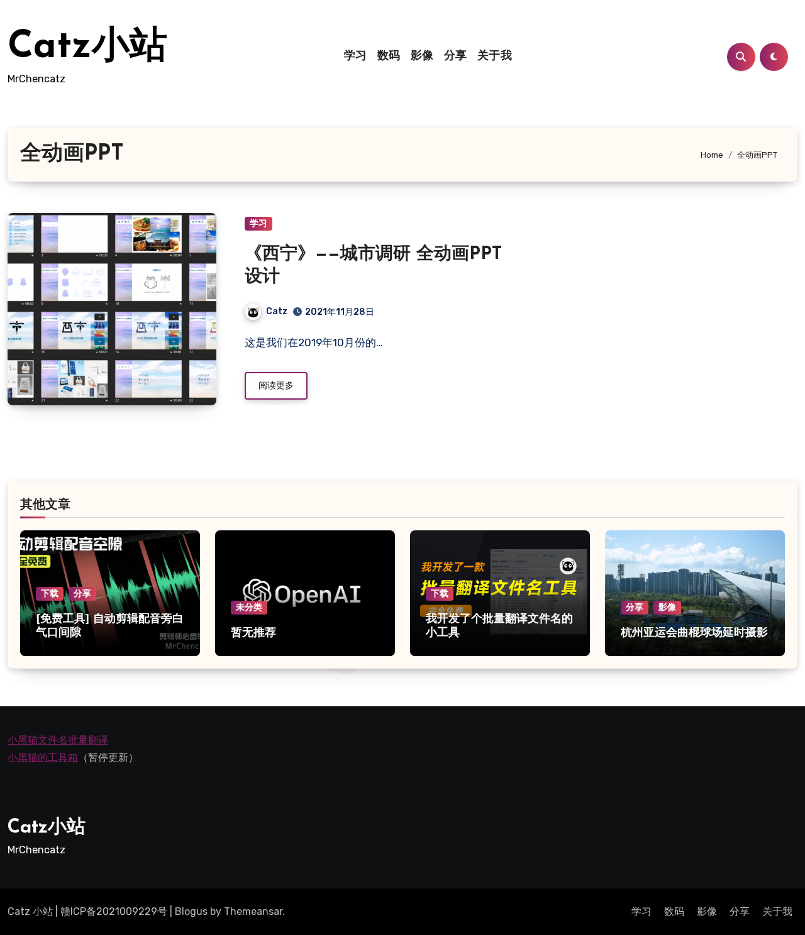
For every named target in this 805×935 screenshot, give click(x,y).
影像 (422, 56)
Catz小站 (87, 48)
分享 (455, 56)
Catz (276, 311)
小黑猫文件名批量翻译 (58, 740)
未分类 (249, 607)
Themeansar (253, 911)
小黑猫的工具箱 (43, 758)
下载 (49, 593)
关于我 (495, 56)
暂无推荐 (253, 633)
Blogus (191, 911)
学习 (355, 56)
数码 (389, 56)
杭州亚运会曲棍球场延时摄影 (694, 633)
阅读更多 (276, 385)
